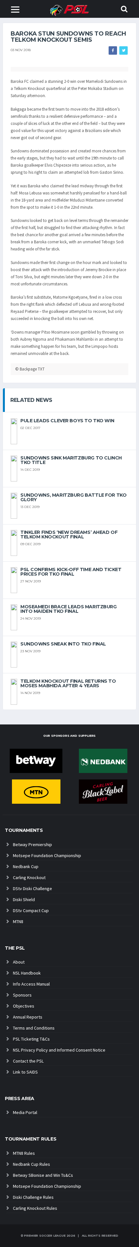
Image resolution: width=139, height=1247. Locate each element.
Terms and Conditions (34, 1028)
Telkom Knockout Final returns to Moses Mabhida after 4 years (68, 683)
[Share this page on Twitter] (123, 50)
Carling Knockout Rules (35, 1208)
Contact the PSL (28, 1061)
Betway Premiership (32, 844)
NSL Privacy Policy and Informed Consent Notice (59, 1050)
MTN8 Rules (24, 1153)
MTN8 (18, 921)
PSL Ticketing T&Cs (31, 1039)
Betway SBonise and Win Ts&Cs (43, 1175)
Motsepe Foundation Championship (47, 855)
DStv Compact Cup (31, 910)
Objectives (23, 1006)
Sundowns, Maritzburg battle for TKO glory (73, 497)
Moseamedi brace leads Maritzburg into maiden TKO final (68, 609)
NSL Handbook (27, 973)
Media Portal (25, 1112)
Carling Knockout (29, 877)
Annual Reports (27, 1017)
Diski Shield (24, 899)
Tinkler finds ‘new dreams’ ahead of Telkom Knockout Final (68, 534)
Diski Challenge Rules (33, 1197)
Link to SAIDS (25, 1072)
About (19, 962)
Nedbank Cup (25, 866)
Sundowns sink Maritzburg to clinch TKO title (71, 460)
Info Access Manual (31, 984)
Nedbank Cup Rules (31, 1164)
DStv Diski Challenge (32, 888)
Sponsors (22, 995)
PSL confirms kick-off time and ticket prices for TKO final (70, 572)
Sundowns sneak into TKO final (63, 644)
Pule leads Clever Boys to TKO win (67, 421)
